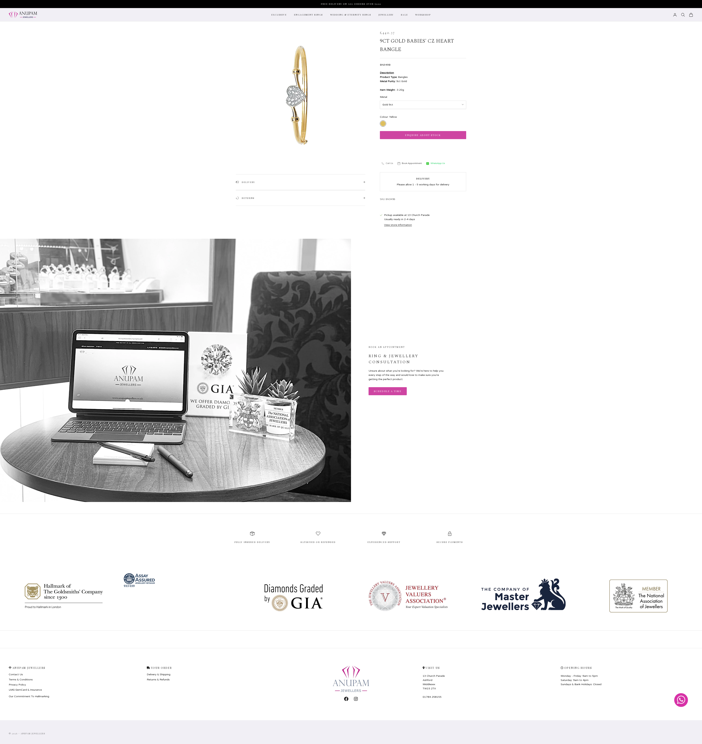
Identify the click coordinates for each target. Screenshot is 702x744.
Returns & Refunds (158, 679)
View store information (398, 224)
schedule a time (387, 391)
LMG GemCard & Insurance (25, 690)
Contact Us (16, 674)
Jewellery (386, 14)
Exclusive (279, 14)
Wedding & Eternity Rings (350, 14)
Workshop (423, 14)
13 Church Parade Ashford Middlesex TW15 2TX (434, 682)
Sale (404, 14)
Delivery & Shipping (158, 674)
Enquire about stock (423, 135)
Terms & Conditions (21, 679)
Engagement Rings (308, 14)
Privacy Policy (17, 685)
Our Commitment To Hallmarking (29, 696)
